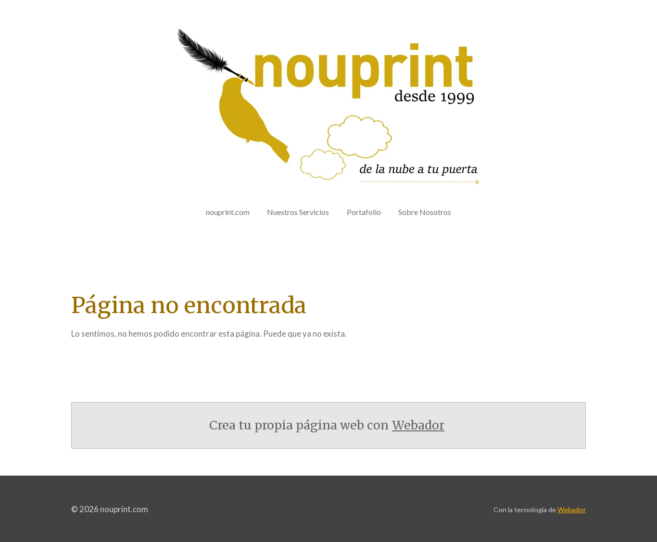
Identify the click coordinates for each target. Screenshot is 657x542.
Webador (418, 425)
